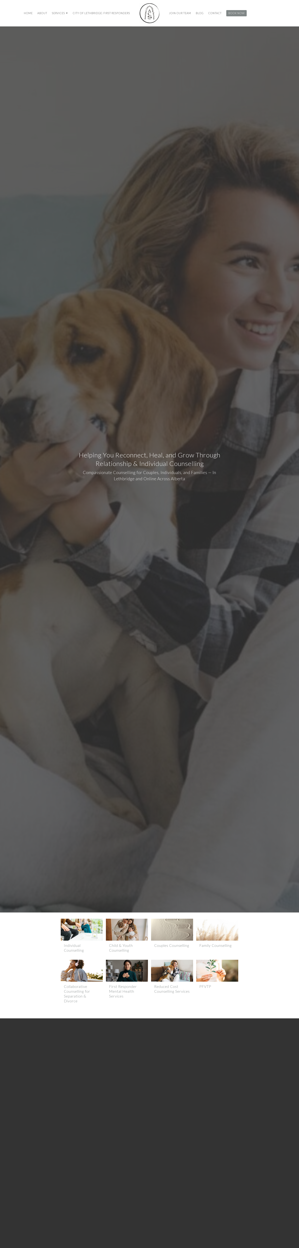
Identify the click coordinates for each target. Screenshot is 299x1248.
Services (58, 13)
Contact (215, 13)
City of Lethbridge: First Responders (101, 13)
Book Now (236, 13)
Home (28, 13)
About (42, 13)
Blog (200, 13)
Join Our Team (180, 13)
